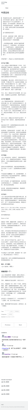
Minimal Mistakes (20, 406)
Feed (2, 404)
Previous (7, 325)
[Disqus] (14, 353)
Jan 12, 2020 (5, 382)
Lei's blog (4, 2)
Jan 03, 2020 (5, 394)
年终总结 (17, 311)
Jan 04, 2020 (5, 390)
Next (20, 325)
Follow (6, 8)
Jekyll (15, 406)
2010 (11, 311)
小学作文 (10, 314)
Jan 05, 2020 (5, 386)
